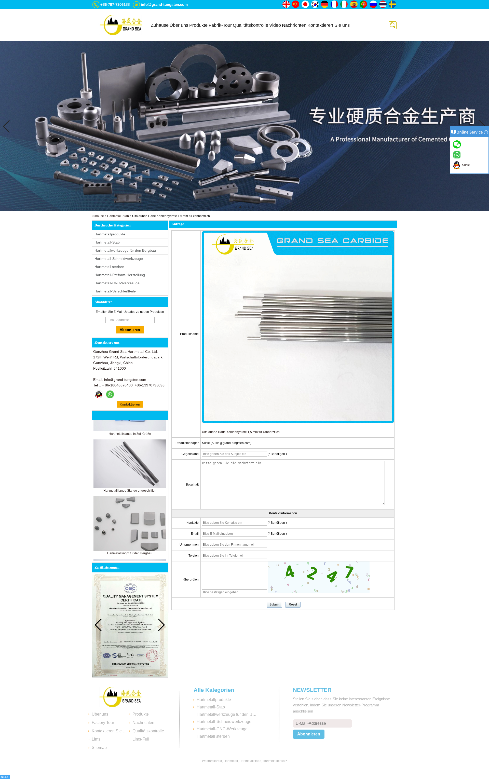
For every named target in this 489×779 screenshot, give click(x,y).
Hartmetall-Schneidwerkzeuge (118, 259)
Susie (465, 165)
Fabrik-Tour (220, 25)
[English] (286, 4)
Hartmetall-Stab (118, 216)
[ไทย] (383, 4)
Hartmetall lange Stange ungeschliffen (129, 476)
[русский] (373, 4)
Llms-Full (140, 739)
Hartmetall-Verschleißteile (115, 291)
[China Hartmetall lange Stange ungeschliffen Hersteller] (129, 473)
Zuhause (160, 25)
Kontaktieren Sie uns (328, 25)
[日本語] (305, 4)
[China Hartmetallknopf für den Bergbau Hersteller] (129, 536)
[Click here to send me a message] (458, 144)
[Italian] (344, 4)
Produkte (198, 25)
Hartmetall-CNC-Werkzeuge (117, 283)
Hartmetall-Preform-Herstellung (119, 275)
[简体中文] (296, 4)
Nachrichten (294, 25)
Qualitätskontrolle (250, 25)
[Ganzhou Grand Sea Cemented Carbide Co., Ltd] (121, 25)
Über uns (179, 25)
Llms (96, 739)
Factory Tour (103, 722)
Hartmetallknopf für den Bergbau (129, 539)
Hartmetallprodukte (109, 234)
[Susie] (99, 394)
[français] (334, 4)
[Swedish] (392, 4)
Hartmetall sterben (109, 267)
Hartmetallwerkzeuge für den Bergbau (125, 250)
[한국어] (315, 4)
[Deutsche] (325, 4)
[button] (236, 207)
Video (275, 25)
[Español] (354, 4)
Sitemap (99, 747)
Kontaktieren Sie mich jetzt (130, 405)
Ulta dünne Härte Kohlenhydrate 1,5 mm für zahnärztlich (241, 432)
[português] (363, 4)
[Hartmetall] (244, 210)
